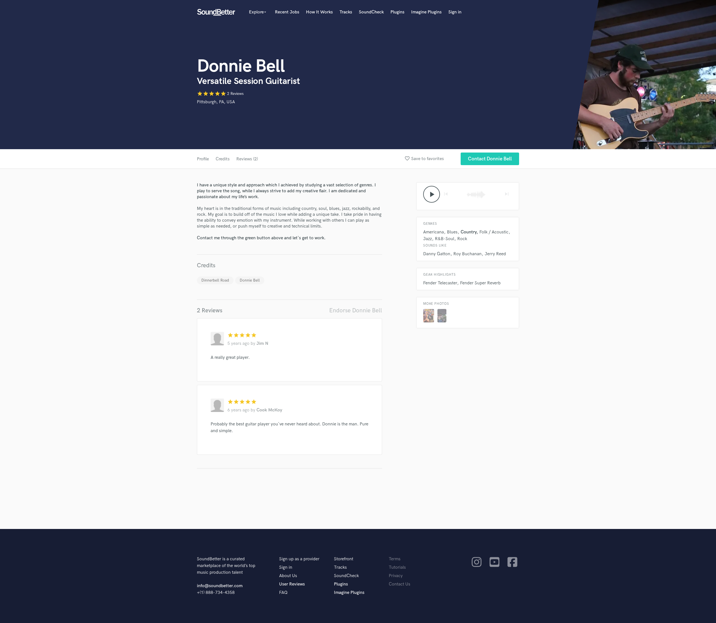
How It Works (319, 12)
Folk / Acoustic (493, 232)
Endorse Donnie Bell (355, 310)
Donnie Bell (250, 280)
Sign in (454, 12)
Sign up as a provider (299, 559)
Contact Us (399, 584)
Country (468, 232)
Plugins (397, 12)
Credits (223, 159)
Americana (433, 232)
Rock (462, 239)
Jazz (427, 239)
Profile (203, 159)
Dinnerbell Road (215, 280)
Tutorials (397, 567)
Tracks (346, 12)
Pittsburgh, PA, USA (216, 102)
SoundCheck (371, 12)
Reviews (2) (247, 159)
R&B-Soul (444, 239)
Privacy (396, 575)
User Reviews (292, 584)
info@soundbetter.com (219, 586)
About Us (288, 575)
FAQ (283, 592)
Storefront (343, 559)
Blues (452, 232)
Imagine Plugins (426, 12)
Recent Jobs (287, 12)
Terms (395, 559)
